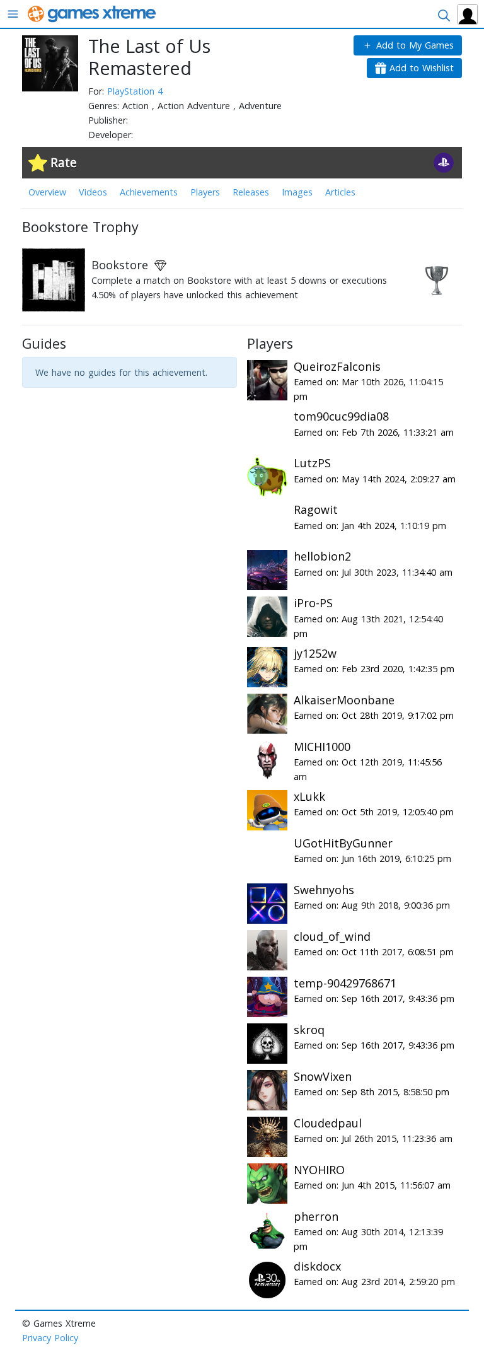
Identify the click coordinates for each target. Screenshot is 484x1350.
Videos (93, 192)
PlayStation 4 (135, 91)
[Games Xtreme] (93, 13)
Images (297, 192)
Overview (47, 192)
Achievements (149, 192)
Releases (251, 192)
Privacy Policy (50, 1338)
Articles (340, 192)
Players (205, 192)
